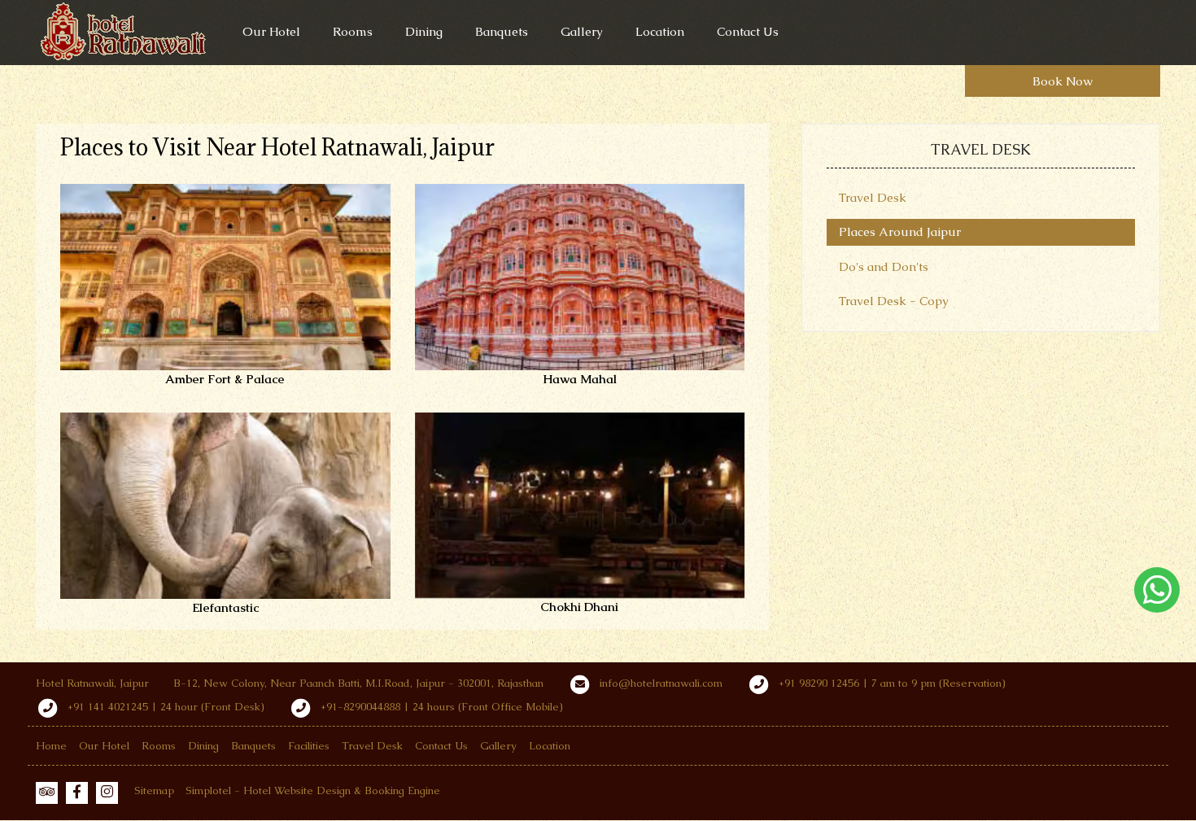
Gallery (582, 31)
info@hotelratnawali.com (661, 683)
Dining (424, 31)
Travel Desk (872, 197)
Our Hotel (271, 31)
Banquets (501, 31)
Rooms (353, 31)
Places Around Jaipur (900, 231)
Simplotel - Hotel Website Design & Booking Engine (313, 790)
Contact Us (748, 31)
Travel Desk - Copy (894, 300)
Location (659, 31)
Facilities (309, 746)
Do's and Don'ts (883, 266)
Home (51, 746)
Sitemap (154, 790)
